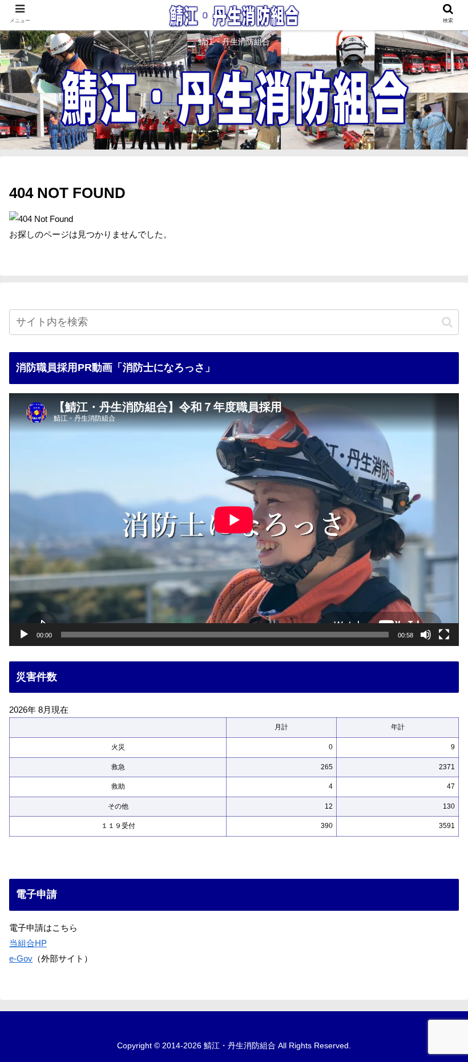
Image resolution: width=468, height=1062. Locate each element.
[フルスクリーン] (444, 634)
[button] (447, 322)
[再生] (24, 634)
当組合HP (28, 943)
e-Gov (21, 958)
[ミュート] (425, 634)
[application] (234, 519)
